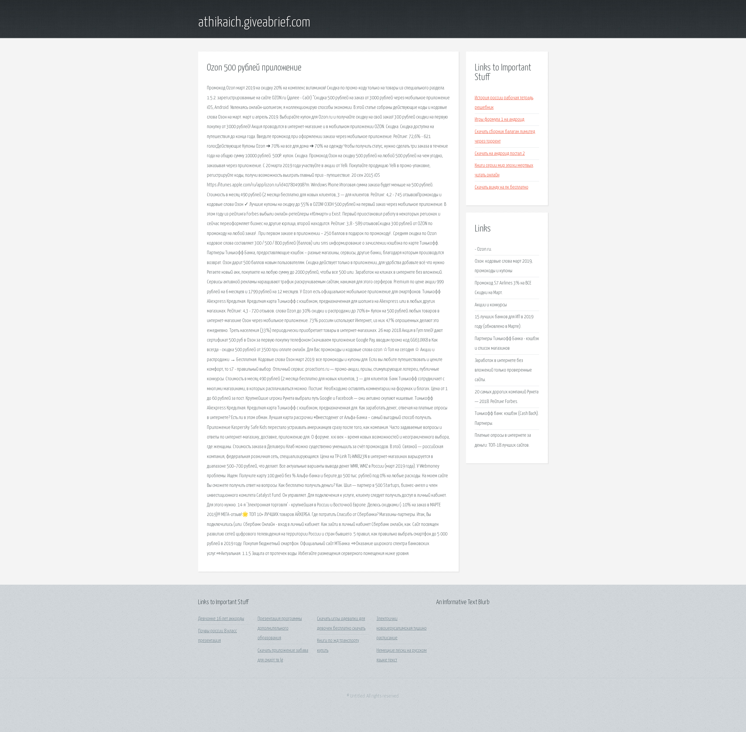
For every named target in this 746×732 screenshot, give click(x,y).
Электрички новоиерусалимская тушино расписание (401, 628)
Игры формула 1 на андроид (499, 119)
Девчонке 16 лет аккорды (221, 618)
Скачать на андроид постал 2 (500, 153)
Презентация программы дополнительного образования (280, 628)
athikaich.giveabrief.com (254, 22)
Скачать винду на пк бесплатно (501, 187)
